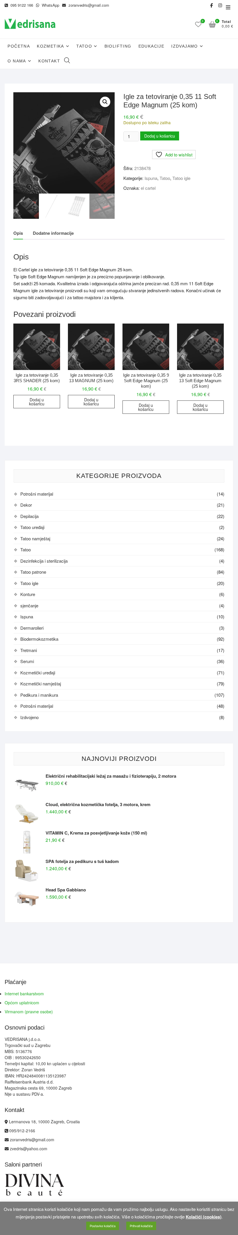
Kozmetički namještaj (40, 683)
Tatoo (84, 46)
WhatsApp (50, 5)
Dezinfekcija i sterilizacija (44, 561)
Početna (19, 46)
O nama (17, 61)
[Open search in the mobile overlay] (67, 61)
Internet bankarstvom (24, 993)
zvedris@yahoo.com (28, 1148)
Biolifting (117, 46)
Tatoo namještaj (35, 538)
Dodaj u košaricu (159, 136)
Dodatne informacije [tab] (53, 233)
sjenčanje (29, 605)
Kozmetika (50, 46)
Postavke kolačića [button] (103, 1225)
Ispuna (151, 178)
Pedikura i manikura (39, 695)
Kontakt (49, 61)
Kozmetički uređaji (37, 672)
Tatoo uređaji (32, 527)
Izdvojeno (29, 717)
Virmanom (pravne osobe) (29, 1011)
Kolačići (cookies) (203, 1217)
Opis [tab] (18, 233)
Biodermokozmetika (39, 639)
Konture (27, 594)
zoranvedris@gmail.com (88, 5)
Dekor (26, 505)
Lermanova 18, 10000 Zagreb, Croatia (44, 1121)
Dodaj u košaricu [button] (36, 402)
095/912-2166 (21, 1130)
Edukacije (151, 46)
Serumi (27, 661)
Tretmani (28, 650)
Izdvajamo (184, 46)
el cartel (148, 188)
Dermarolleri (32, 628)
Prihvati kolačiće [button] (141, 1225)
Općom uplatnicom (22, 1002)
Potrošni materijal (36, 494)
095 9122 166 (21, 5)
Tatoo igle (181, 178)
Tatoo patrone (33, 572)
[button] (105, 102)
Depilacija (29, 516)
